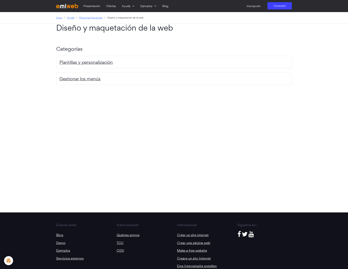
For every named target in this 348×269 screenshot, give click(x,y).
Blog (165, 6)
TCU (120, 243)
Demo (60, 243)
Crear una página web (193, 243)
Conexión (279, 5)
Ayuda (126, 6)
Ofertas (111, 6)
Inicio (59, 17)
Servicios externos (70, 258)
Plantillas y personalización (86, 62)
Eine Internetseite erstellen (197, 266)
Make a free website (192, 250)
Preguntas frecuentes (91, 17)
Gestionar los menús (79, 78)
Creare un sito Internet (194, 258)
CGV (120, 250)
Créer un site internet (193, 235)
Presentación (91, 6)
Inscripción (253, 6)
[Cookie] (8, 260)
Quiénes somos (128, 235)
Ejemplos (146, 6)
